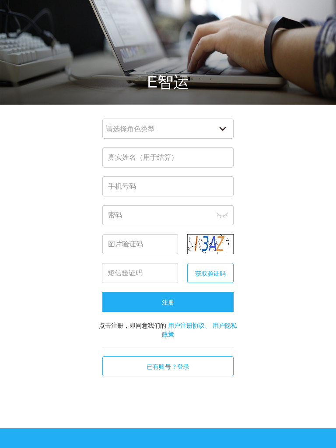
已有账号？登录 (168, 366)
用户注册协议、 (189, 325)
